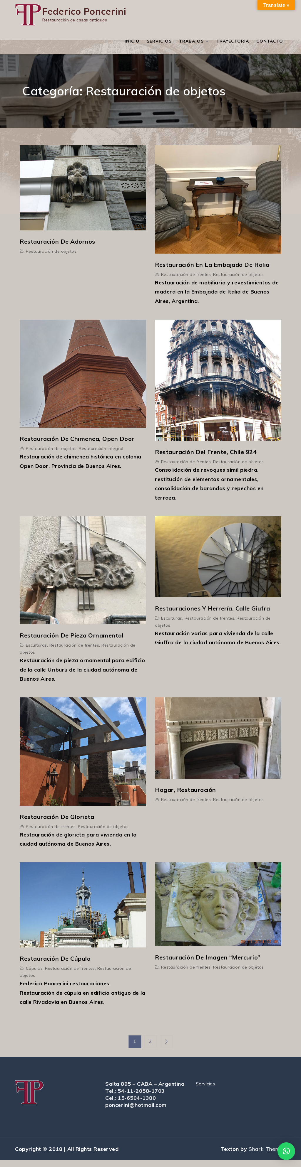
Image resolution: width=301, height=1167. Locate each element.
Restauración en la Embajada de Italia (212, 264)
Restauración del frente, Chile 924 (206, 452)
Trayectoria (232, 41)
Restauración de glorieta (57, 816)
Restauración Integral (101, 448)
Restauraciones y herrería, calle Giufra (212, 608)
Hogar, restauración (185, 789)
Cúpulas (34, 968)
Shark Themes (267, 1149)
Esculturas (36, 645)
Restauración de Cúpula (55, 958)
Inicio (132, 41)
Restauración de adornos (57, 241)
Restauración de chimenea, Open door (77, 438)
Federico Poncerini (84, 11)
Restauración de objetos (51, 251)
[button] (286, 1151)
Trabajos (191, 41)
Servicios (159, 41)
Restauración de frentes (186, 274)
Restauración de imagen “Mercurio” (207, 957)
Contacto (269, 41)
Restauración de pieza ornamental (71, 635)
